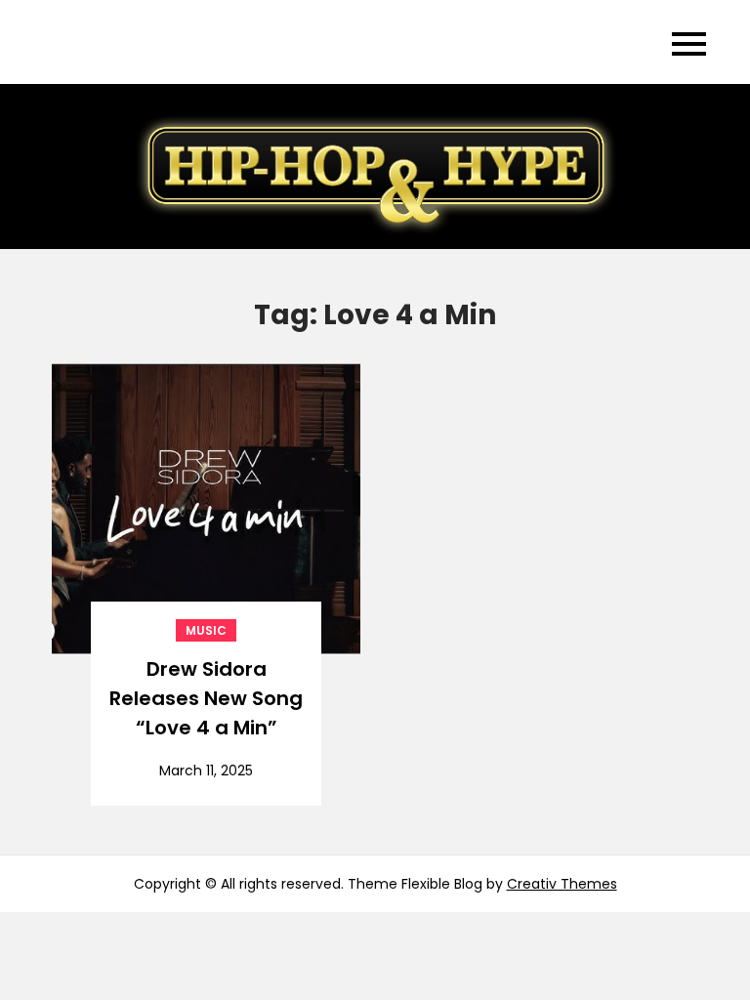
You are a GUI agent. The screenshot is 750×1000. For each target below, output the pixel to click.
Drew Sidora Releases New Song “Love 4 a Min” (206, 698)
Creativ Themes (562, 884)
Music (206, 630)
